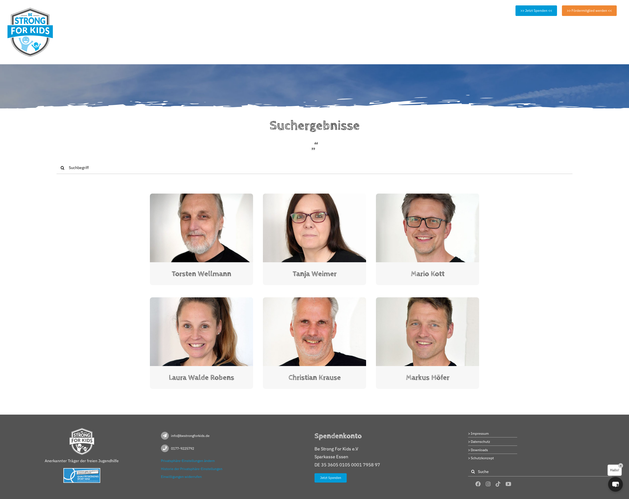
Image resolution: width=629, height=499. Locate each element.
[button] (615, 484)
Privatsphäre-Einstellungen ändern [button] (188, 461)
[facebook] (478, 484)
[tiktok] (498, 484)
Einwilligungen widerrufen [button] (181, 476)
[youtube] (508, 484)
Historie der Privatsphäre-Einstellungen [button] (191, 469)
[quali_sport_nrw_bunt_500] (81, 470)
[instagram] (488, 484)
